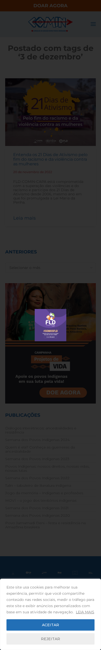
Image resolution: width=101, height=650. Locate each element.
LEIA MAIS (85, 612)
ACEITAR (50, 625)
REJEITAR (50, 639)
